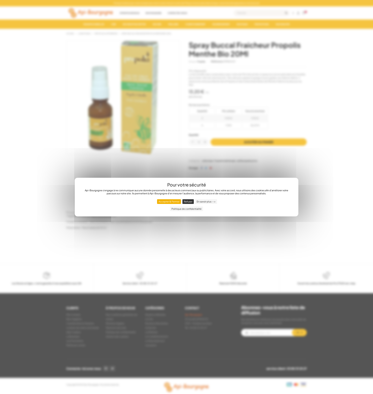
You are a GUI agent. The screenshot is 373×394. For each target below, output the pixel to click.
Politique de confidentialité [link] (186, 208)
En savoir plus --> (206, 201)
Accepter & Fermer (169, 201)
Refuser (188, 201)
